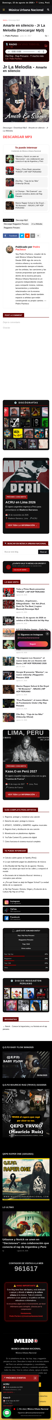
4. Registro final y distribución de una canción (21, 829)
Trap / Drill (26, 944)
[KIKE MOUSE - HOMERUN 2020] (21, 993)
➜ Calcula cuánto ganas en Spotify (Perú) (19, 858)
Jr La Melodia (36, 224)
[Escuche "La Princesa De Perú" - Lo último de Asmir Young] (41, 1005)
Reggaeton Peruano (12, 228)
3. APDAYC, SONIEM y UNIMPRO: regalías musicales (25, 825)
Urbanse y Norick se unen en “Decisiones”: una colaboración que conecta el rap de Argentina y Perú (25, 1243)
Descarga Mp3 (14, 20)
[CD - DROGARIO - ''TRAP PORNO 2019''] (9, 993)
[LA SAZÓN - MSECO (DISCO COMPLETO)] (21, 412)
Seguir (33, 644)
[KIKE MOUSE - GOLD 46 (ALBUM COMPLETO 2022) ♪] (45, 993)
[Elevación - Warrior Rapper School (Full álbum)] (10, 412)
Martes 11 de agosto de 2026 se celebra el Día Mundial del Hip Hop (32, 618)
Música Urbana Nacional (26, 10)
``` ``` (22, 495)
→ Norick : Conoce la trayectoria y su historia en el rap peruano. (25, 1027)
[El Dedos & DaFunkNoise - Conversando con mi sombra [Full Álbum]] (31, 412)
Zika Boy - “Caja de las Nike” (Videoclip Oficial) (29, 715)
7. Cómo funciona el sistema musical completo (21, 842)
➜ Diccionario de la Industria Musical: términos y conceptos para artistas (22, 876)
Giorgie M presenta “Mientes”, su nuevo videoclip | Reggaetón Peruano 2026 (32, 675)
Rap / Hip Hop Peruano (26, 935)
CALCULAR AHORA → (21, 570)
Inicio (5, 20)
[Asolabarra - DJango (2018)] (40, 422)
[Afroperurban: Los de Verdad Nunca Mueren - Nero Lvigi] (8, 422)
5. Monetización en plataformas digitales (19, 833)
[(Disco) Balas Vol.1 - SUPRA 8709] (14, 433)
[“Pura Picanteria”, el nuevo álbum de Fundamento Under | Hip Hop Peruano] (30, 422)
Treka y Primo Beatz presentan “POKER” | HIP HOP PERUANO (30, 590)
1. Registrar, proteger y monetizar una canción (21, 817)
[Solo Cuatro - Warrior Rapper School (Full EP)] (25, 433)
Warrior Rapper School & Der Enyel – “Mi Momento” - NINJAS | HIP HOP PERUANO (32, 689)
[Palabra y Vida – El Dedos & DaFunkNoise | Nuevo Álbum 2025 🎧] (35, 433)
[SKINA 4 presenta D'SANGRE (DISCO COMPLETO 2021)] (5, 1005)
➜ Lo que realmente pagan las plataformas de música (24, 862)
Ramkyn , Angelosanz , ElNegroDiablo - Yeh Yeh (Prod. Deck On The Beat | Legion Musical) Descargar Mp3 (30, 605)
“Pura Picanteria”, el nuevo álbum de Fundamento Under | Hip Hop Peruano (32, 703)
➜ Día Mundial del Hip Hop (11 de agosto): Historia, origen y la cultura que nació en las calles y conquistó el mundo (25, 868)
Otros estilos (26, 948)
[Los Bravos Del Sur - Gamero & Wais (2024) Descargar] (17, 1005)
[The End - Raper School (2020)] (36, 444)
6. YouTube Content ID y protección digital (20, 837)
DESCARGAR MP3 (17, 137)
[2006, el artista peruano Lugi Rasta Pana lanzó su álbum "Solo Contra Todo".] (29, 1005)
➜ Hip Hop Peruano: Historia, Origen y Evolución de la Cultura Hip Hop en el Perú (24, 890)
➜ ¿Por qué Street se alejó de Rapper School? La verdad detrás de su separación (26, 883)
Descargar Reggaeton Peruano (16, 224)
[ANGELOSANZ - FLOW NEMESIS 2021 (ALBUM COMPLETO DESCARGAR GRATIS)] (33, 993)
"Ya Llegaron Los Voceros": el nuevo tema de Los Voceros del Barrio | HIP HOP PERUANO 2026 (31, 660)
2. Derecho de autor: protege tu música (18, 821)
